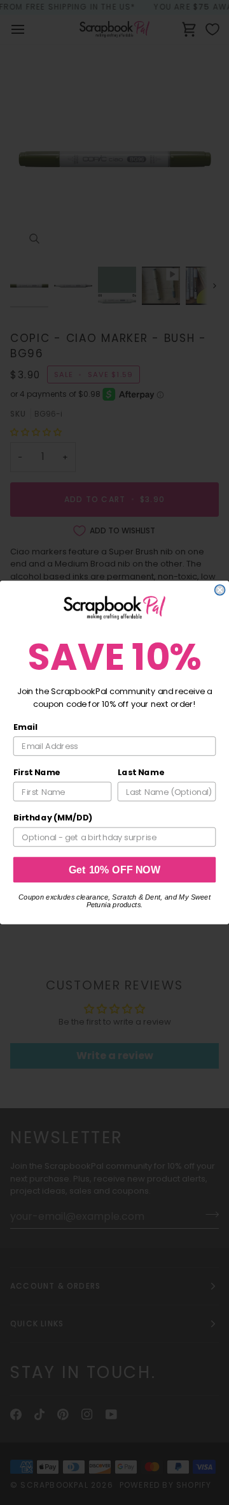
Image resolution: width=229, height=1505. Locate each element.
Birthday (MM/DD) (53, 818)
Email (25, 726)
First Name (36, 772)
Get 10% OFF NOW (115, 869)
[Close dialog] (220, 590)
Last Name (141, 772)
